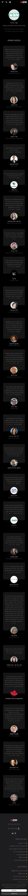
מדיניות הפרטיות (9, 887)
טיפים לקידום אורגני (19, 860)
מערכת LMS (21, 857)
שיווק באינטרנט (21, 855)
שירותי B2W (21, 874)
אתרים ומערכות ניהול (19, 852)
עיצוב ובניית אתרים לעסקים (17, 846)
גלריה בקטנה (21, 843)
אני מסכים (14, 890)
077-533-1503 (12, 829)
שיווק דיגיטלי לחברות (19, 876)
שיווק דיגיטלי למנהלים (19, 879)
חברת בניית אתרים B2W (18, 871)
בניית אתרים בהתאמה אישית (17, 849)
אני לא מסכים (14, 893)
